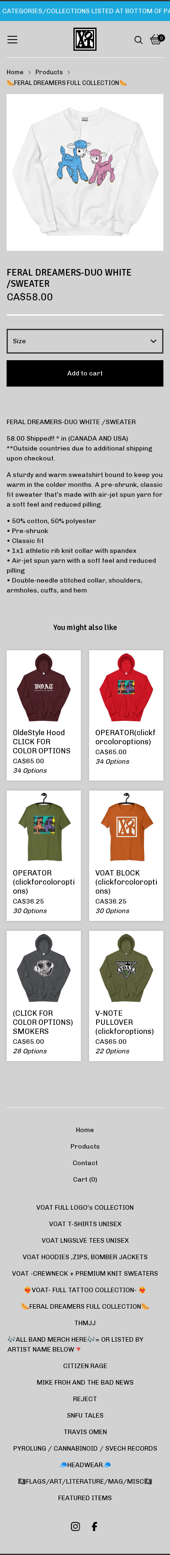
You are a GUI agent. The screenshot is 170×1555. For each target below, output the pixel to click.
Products (49, 72)
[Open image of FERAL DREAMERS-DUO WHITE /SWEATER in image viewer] (85, 172)
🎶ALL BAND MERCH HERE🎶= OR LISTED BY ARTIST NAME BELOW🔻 (75, 1344)
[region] (85, 11)
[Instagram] (75, 1526)
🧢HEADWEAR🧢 (85, 1465)
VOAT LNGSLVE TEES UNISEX (85, 1240)
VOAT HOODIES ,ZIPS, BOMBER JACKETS (85, 1257)
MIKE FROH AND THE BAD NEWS (85, 1382)
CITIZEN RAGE (85, 1366)
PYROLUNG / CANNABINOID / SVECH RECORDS (85, 1448)
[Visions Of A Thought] (85, 39)
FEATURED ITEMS (85, 1498)
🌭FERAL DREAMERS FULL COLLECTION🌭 (67, 83)
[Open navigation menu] (12, 39)
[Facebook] (94, 1526)
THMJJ (85, 1323)
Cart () (85, 1179)
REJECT (85, 1399)
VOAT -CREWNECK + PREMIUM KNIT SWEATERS (85, 1273)
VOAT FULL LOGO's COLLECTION (85, 1207)
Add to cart (85, 373)
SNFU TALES (85, 1415)
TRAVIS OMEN (85, 1432)
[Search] (138, 39)
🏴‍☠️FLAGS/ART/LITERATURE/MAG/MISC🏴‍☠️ (85, 1481)
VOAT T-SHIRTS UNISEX (85, 1224)
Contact (85, 1163)
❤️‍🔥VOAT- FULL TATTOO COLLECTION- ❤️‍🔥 (85, 1290)
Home (15, 72)
